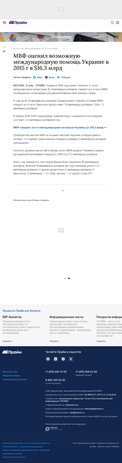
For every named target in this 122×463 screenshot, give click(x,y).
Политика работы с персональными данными (23, 446)
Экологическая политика (14, 457)
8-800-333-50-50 (55, 381)
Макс (40, 77)
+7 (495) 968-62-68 (86, 373)
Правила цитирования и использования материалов (26, 443)
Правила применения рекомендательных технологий (26, 450)
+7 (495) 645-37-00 (56, 371)
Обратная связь (11, 375)
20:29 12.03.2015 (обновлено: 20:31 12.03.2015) (35, 48)
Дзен (51, 77)
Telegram (65, 77)
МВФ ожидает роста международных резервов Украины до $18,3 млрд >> (60, 127)
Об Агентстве (10, 371)
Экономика (61, 37)
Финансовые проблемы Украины (31, 200)
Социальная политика (12, 453)
